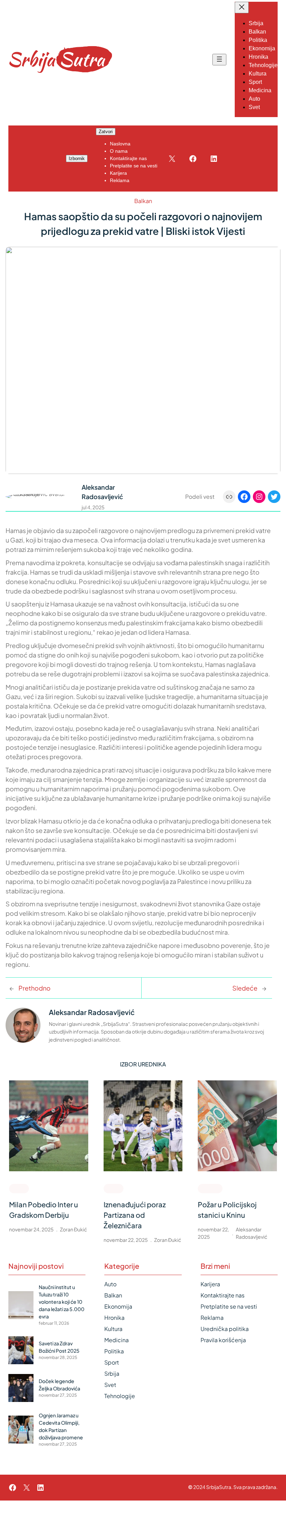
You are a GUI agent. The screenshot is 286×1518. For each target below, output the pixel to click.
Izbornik (77, 158)
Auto (110, 1284)
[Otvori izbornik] (219, 59)
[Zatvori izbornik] (242, 7)
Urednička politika (225, 1328)
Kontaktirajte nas (222, 1295)
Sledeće (244, 988)
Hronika (210, 1188)
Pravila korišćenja (223, 1340)
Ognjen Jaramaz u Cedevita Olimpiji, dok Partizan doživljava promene (61, 1426)
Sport (19, 1188)
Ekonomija (118, 1306)
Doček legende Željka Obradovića (59, 1384)
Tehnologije (119, 1396)
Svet (110, 1384)
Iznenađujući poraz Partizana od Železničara (135, 1215)
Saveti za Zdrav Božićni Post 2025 (59, 1347)
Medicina (116, 1340)
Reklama (212, 1317)
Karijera (210, 1284)
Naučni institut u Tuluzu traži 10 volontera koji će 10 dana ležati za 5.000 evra (61, 1301)
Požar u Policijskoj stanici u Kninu (227, 1209)
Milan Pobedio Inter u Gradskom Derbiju (43, 1209)
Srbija (111, 1373)
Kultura (113, 1328)
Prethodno (34, 988)
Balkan (143, 200)
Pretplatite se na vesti (229, 1306)
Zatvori (106, 131)
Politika (114, 1351)
